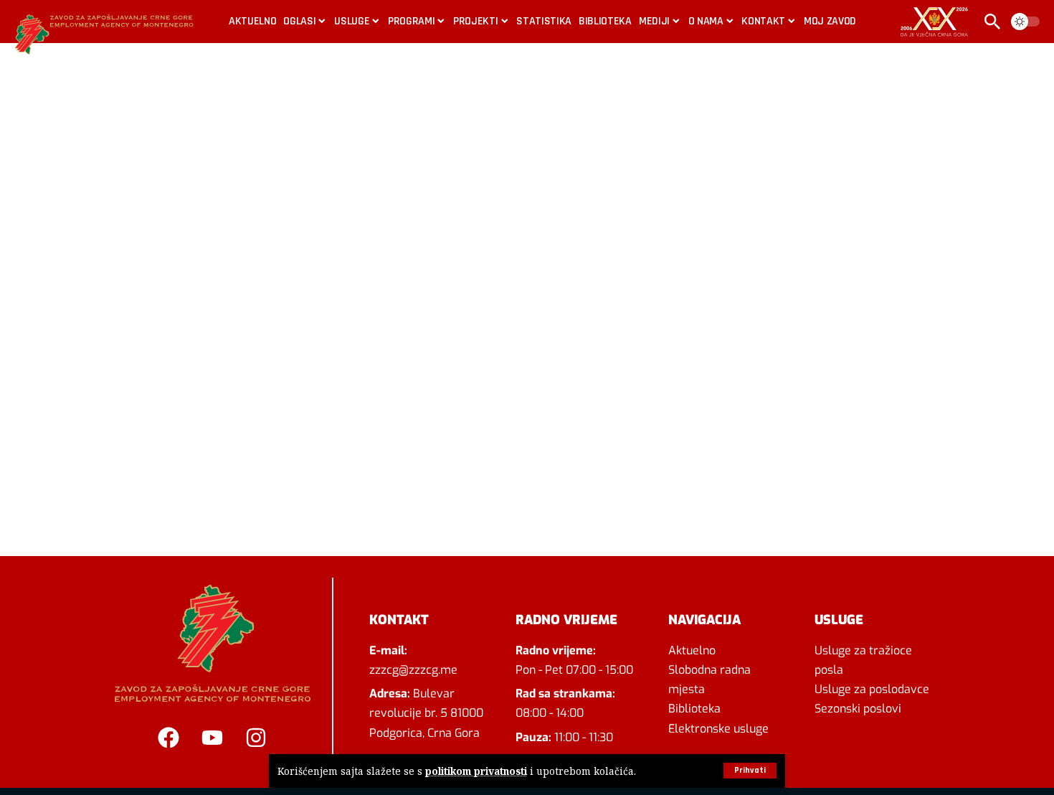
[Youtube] (212, 737)
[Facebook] (168, 737)
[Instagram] (255, 737)
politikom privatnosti (476, 771)
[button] (750, 770)
